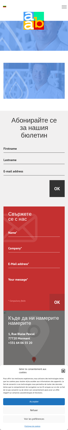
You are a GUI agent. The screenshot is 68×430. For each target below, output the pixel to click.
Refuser (34, 410)
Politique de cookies (32, 426)
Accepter (34, 401)
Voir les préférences (34, 418)
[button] (63, 370)
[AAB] (34, 21)
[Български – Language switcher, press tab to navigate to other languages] (5, 6)
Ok (57, 188)
